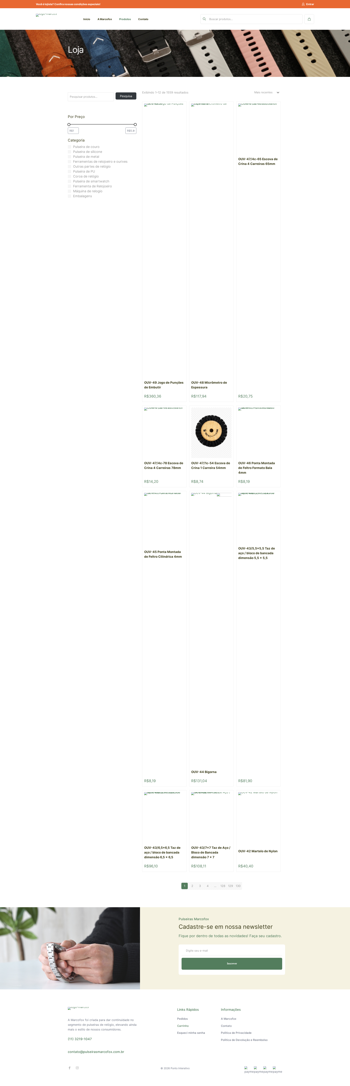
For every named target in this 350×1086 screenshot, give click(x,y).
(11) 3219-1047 (80, 1039)
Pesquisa (126, 96)
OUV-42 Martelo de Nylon (258, 851)
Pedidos (182, 1018)
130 (238, 886)
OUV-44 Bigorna (204, 772)
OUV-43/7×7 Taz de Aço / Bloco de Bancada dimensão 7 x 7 (210, 852)
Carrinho (183, 1026)
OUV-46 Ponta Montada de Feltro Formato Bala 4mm (256, 467)
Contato (226, 1026)
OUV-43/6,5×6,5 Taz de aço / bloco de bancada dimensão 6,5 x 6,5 (162, 852)
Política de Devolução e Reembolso (244, 1040)
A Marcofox (228, 1018)
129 (230, 886)
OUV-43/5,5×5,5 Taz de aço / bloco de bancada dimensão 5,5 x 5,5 (256, 553)
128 (222, 886)
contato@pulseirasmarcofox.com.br (96, 1052)
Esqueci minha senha (191, 1033)
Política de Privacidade (236, 1033)
